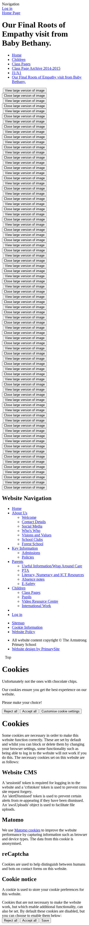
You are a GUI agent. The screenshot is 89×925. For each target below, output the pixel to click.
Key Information (25, 548)
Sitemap (18, 623)
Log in (7, 8)
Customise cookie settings (61, 711)
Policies (28, 557)
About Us (19, 513)
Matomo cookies (27, 830)
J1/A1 (16, 73)
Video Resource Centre (40, 601)
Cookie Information (27, 627)
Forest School (32, 544)
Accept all (29, 711)
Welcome (29, 517)
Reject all (10, 711)
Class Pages (21, 64)
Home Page (11, 13)
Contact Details (34, 522)
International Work (36, 606)
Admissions (31, 553)
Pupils (26, 597)
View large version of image (24, 90)
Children (18, 59)
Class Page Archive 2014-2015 (36, 68)
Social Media (32, 526)
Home (17, 55)
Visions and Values (36, 535)
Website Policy (23, 632)
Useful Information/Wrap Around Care (52, 566)
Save (45, 920)
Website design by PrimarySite (36, 649)
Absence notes (33, 579)
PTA (25, 570)
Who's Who (31, 531)
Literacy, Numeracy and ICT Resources (53, 575)
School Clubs (32, 539)
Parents (17, 561)
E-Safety (28, 584)
